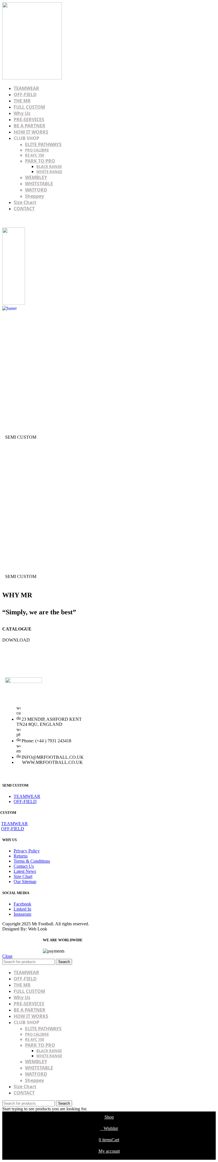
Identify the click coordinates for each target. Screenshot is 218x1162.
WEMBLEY (36, 177)
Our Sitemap (25, 881)
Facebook (22, 904)
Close (7, 956)
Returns (21, 856)
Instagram (22, 914)
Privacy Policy (27, 850)
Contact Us (24, 866)
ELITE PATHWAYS (43, 144)
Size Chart (23, 876)
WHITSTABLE (39, 183)
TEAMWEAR (27, 796)
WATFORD (36, 190)
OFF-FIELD (25, 801)
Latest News (25, 871)
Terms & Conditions (32, 861)
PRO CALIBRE (37, 150)
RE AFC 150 (34, 155)
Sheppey (34, 196)
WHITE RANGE (49, 171)
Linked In (22, 909)
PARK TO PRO (40, 161)
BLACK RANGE (49, 166)
